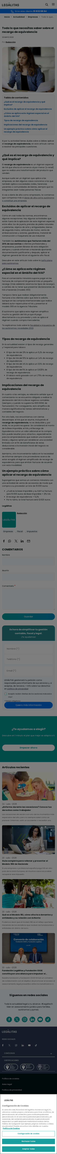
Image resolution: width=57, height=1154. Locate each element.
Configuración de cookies (29, 1134)
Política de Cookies (11, 1128)
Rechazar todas (28, 1141)
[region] (28, 1124)
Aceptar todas (28, 1149)
